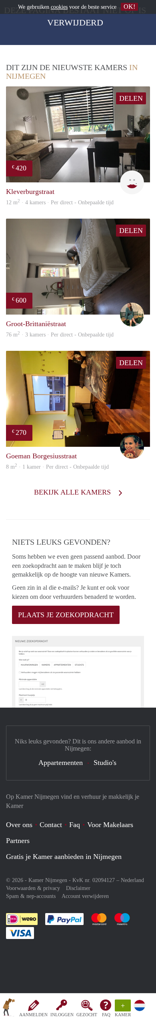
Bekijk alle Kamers (73, 492)
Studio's (105, 763)
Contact (51, 825)
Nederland (132, 880)
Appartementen (60, 763)
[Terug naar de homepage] (9, 1008)
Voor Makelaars (110, 825)
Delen (131, 98)
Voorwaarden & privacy (33, 888)
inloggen (62, 1014)
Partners (18, 841)
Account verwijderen (85, 896)
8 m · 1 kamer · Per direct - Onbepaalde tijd (57, 467)
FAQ (106, 1014)
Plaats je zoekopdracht (66, 615)
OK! (129, 6)
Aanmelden (33, 1014)
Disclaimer (78, 888)
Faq (74, 825)
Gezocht (86, 1014)
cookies (59, 7)
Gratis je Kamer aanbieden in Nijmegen (64, 857)
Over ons (19, 825)
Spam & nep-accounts (31, 896)
